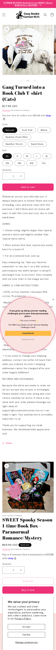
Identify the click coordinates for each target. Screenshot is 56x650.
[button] (3, 14)
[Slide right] (34, 80)
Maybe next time (28, 339)
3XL (20, 163)
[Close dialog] (53, 299)
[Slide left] (21, 80)
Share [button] (9, 443)
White (44, 130)
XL (46, 156)
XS (7, 156)
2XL (8, 163)
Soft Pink (27, 130)
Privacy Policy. (23, 618)
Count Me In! (28, 333)
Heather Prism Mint (17, 137)
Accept (26, 626)
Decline (26, 634)
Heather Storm (14, 144)
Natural (10, 130)
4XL (32, 163)
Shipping (6, 110)
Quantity (6, 170)
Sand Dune (37, 144)
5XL (45, 164)
